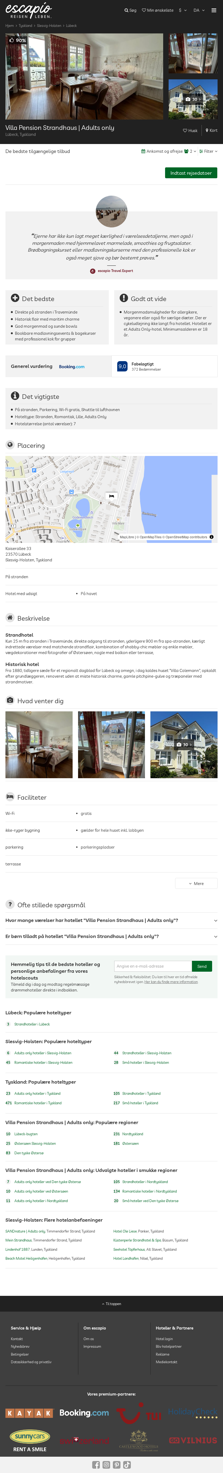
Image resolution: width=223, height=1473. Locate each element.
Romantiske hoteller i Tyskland (33, 1103)
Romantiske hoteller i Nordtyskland (145, 1191)
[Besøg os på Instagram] (106, 1465)
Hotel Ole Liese (125, 1231)
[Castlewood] (138, 1440)
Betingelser (20, 1354)
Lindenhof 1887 (17, 1249)
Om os (88, 1339)
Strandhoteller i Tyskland (136, 1093)
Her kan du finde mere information (171, 982)
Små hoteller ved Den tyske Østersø (146, 1201)
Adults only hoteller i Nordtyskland (37, 1201)
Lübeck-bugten (22, 1134)
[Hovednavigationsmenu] (214, 10)
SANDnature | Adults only (25, 1231)
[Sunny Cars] (29, 1440)
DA (196, 10)
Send (202, 966)
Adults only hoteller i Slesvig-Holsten (39, 1053)
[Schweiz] (84, 1440)
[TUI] (138, 1413)
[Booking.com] (84, 1413)
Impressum (92, 1346)
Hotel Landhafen (126, 1258)
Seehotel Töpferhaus (129, 1249)
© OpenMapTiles (149, 536)
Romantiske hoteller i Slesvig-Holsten (39, 1062)
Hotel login (164, 1339)
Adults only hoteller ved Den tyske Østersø (44, 1182)
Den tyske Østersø (25, 1153)
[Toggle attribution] (211, 537)
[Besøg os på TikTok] (127, 1465)
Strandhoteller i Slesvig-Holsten (142, 1053)
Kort (214, 130)
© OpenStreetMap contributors (184, 536)
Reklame (162, 1354)
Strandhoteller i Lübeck (28, 1024)
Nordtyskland (128, 1134)
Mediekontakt (166, 1362)
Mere (199, 883)
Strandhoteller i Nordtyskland (140, 1182)
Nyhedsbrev (20, 1346)
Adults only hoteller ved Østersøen (37, 1191)
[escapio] (28, 10)
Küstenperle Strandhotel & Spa (137, 1240)
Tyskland (25, 25)
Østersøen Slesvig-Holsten (31, 1143)
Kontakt (17, 1339)
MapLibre (127, 536)
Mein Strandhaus (18, 1240)
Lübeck (71, 25)
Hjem (9, 25)
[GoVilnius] (193, 1440)
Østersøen (126, 1143)
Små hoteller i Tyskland (135, 1103)
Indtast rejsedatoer (191, 173)
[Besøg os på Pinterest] (116, 1465)
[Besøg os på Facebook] (96, 1465)
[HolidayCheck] (193, 1413)
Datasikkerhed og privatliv (31, 1362)
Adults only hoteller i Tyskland (33, 1093)
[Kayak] (29, 1413)
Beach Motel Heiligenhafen (26, 1258)
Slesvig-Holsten (49, 25)
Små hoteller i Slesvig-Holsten (141, 1062)
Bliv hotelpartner (169, 1346)
